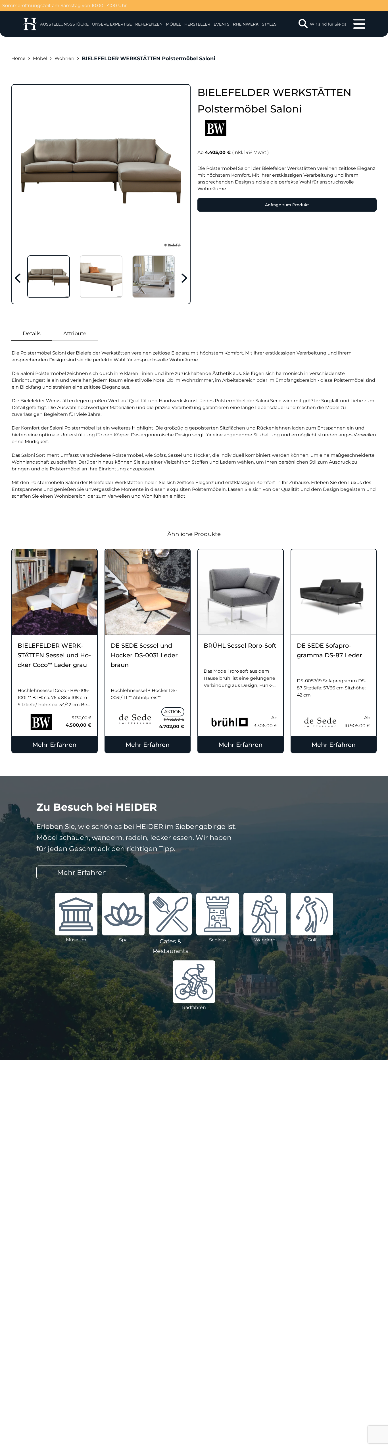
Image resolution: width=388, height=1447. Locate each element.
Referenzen (148, 24)
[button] (112, 24)
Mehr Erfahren (54, 744)
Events (222, 24)
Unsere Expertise (112, 24)
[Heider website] (30, 24)
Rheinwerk (245, 24)
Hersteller (197, 24)
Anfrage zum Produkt (287, 204)
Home (18, 58)
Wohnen (64, 58)
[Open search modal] (303, 24)
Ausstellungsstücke (64, 24)
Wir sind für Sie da (328, 24)
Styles (269, 24)
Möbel (173, 24)
